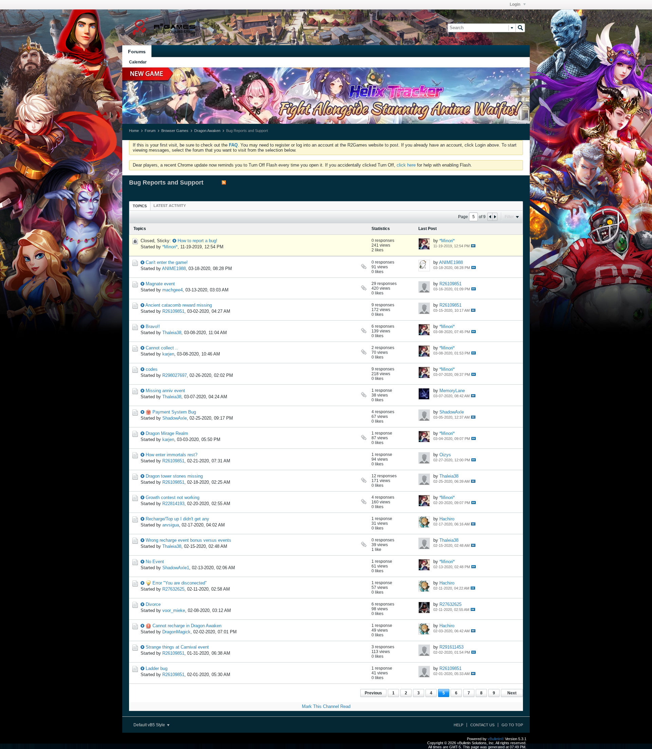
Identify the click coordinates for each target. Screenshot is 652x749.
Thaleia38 (171, 332)
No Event (155, 561)
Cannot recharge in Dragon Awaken (186, 625)
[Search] (520, 27)
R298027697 (174, 375)
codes (152, 369)
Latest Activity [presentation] (169, 206)
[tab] (139, 205)
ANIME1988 (174, 268)
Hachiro (446, 518)
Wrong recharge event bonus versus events (188, 540)
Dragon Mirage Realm (167, 433)
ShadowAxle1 (175, 567)
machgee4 (172, 289)
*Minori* (170, 246)
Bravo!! (153, 326)
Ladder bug (156, 668)
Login (515, 4)
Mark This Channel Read (326, 706)
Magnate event (160, 283)
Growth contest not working (172, 497)
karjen (168, 354)
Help (458, 725)
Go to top (512, 725)
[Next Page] (494, 216)
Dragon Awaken (207, 131)
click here (406, 165)
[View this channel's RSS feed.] (224, 183)
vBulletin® (496, 739)
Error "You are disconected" (179, 582)
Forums (137, 51)
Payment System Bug (174, 412)
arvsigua (170, 524)
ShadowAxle (174, 418)
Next (512, 693)
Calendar (138, 62)
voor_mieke (173, 610)
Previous (373, 693)
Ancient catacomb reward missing (178, 305)
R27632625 (173, 589)
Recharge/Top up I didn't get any (177, 518)
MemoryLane (452, 390)
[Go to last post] (473, 245)
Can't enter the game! (167, 262)
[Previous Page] (490, 216)
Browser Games (174, 131)
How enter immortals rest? (171, 454)
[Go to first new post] (174, 241)
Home (134, 131)
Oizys (445, 454)
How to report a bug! (197, 240)
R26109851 (450, 283)
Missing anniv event (165, 390)
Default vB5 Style (149, 725)
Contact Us (482, 725)
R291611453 (451, 647)
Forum (150, 131)
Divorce (153, 604)
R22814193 (173, 503)
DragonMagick (176, 631)
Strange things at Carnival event (177, 647)
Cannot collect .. (162, 347)
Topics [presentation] (140, 206)
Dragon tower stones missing (174, 476)
